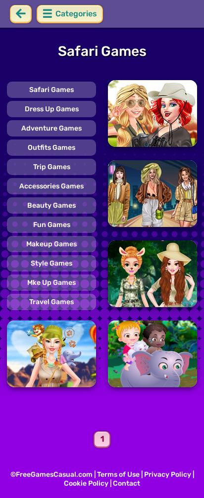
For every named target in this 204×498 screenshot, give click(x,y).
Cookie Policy (86, 483)
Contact (126, 483)
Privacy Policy (167, 474)
